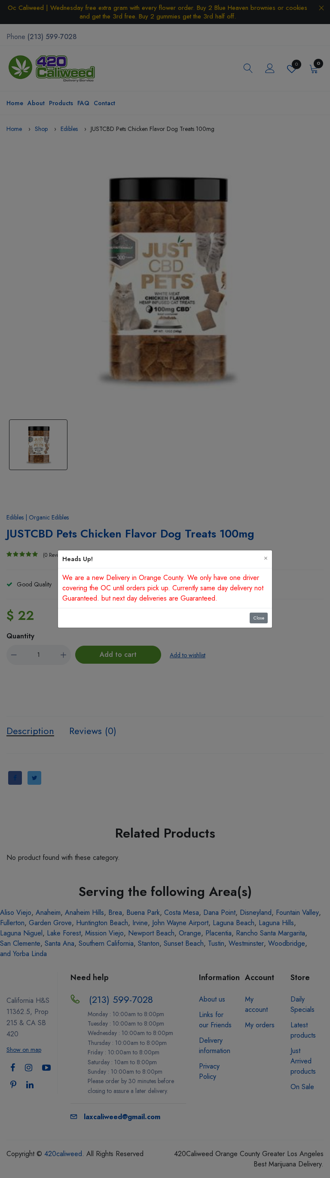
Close (259, 618)
